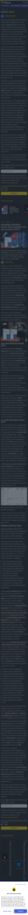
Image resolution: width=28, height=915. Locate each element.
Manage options (7, 911)
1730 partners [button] (10, 897)
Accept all (20, 911)
